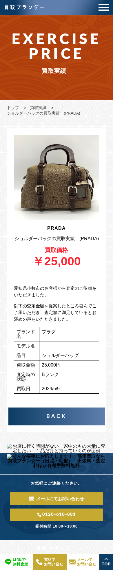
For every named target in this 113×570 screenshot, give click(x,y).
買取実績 (38, 107)
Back (56, 416)
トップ (13, 107)
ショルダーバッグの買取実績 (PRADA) (43, 113)
